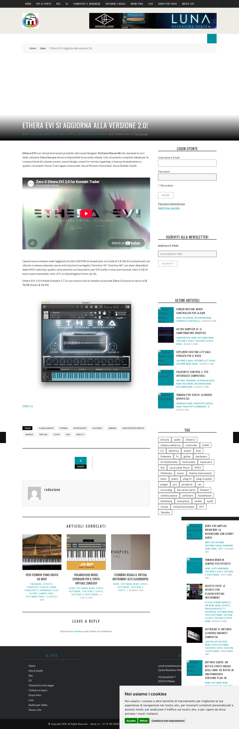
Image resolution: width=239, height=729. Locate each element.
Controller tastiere (216, 641)
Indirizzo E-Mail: (168, 245)
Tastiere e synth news (91, 134)
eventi (187, 450)
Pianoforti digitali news (41, 587)
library (112, 428)
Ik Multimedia (168, 462)
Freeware (36, 584)
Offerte (48, 584)
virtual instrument (183, 506)
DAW (205, 445)
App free (180, 380)
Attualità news (213, 602)
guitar (187, 456)
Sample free (46, 593)
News (28, 3)
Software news (85, 588)
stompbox (183, 501)
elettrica (174, 450)
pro (175, 484)
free (198, 450)
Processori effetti (215, 608)
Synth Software (40, 134)
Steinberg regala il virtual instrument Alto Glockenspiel (131, 577)
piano (174, 478)
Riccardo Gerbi (186, 489)
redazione (141, 134)
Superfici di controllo (188, 321)
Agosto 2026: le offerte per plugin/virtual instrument (215, 591)
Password (164, 171)
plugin (164, 484)
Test (220, 548)
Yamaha (165, 512)
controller (191, 445)
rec (200, 484)
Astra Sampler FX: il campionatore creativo (191, 331)
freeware (165, 456)
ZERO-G (27, 406)
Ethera (64, 428)
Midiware (166, 473)
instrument (80, 428)
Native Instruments (133, 428)
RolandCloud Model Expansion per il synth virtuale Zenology (86, 579)
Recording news (203, 318)
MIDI (197, 467)
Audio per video (167, 3)
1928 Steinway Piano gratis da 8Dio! (42, 577)
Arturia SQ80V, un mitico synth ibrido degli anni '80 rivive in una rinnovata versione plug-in (219, 670)
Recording (210, 612)
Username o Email (169, 157)
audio (177, 439)
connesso (79, 631)
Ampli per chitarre (214, 542)
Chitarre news (183, 363)
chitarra (190, 439)
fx (177, 456)
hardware (201, 456)
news (163, 478)
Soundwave (205, 495)
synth (210, 501)
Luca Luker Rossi (179, 467)
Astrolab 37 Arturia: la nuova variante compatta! (218, 633)
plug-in (187, 478)
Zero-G (80, 434)
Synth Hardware (220, 568)
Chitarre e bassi (115, 3)
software (187, 495)
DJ (67, 3)
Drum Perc (137, 3)
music (180, 473)
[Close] (185, 521)
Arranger (181, 403)
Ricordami (166, 185)
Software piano (35, 596)
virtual (43, 434)
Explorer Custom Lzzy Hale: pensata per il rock (193, 354)
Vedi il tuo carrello (169, 208)
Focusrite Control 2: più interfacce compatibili (192, 374)
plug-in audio (204, 478)
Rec (59, 3)
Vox (68, 434)
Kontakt (97, 428)
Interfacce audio (206, 380)
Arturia (164, 439)
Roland (204, 489)
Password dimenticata (171, 203)
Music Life (188, 3)
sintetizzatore (168, 495)
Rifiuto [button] (144, 720)
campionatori (183, 337)
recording (166, 489)
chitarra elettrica (170, 445)
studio (198, 501)
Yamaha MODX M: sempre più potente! (218, 562)
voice (57, 434)
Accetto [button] (131, 720)
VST (201, 506)
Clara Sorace (46, 428)
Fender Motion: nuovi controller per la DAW (190, 311)
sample (29, 434)
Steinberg (166, 501)
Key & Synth (44, 3)
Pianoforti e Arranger (86, 3)
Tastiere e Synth (64, 134)
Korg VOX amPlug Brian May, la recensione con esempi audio (219, 532)
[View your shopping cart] (215, 3)
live (162, 467)
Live (151, 3)
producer (187, 484)
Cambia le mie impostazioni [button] (168, 720)
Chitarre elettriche (204, 360)
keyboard (206, 462)
